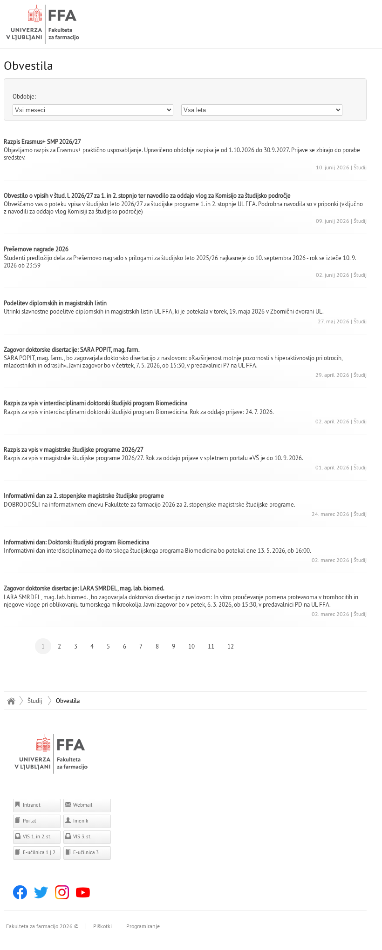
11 (211, 646)
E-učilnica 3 (85, 852)
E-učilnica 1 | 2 (38, 852)
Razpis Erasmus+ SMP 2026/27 (42, 141)
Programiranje (143, 926)
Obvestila (68, 700)
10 (191, 646)
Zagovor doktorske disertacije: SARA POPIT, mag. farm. (72, 349)
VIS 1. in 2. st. (36, 836)
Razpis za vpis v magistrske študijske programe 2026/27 (73, 449)
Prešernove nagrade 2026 (36, 249)
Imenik (80, 820)
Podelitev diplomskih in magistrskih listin (55, 303)
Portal (28, 820)
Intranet (31, 805)
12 (230, 646)
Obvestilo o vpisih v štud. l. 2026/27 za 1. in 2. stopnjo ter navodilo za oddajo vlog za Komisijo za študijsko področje (147, 195)
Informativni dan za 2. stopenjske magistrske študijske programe (84, 495)
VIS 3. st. (81, 836)
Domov (11, 700)
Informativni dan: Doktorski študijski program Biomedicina (76, 542)
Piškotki (102, 926)
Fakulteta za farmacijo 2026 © (42, 926)
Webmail (82, 805)
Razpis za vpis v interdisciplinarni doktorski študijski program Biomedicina (95, 403)
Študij (34, 700)
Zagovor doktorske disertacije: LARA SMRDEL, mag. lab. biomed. (84, 588)
